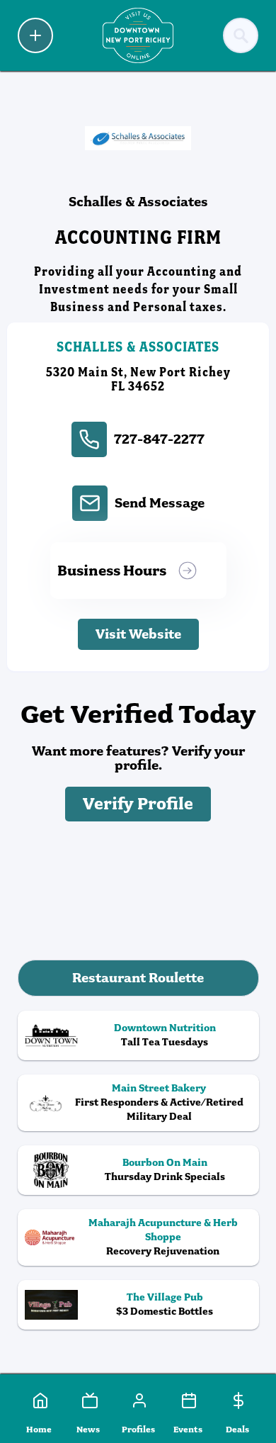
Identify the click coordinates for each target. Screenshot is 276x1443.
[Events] (188, 1400)
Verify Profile (138, 804)
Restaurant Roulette (138, 978)
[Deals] (237, 1400)
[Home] (39, 1400)
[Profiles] (138, 1400)
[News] (88, 1400)
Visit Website (138, 634)
